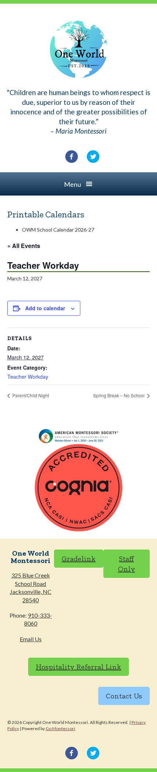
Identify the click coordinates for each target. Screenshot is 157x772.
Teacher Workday (27, 376)
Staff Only (126, 563)
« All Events (23, 245)
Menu (72, 184)
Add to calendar (45, 308)
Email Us (31, 638)
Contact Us (124, 696)
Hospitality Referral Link (78, 666)
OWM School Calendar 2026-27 (58, 230)
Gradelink (79, 558)
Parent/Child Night (30, 395)
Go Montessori (60, 728)
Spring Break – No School (119, 395)
